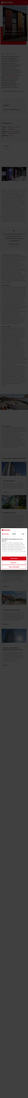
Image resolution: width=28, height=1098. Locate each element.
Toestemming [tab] (5, 534)
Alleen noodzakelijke (14, 566)
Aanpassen (13, 562)
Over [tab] (23, 534)
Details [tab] (14, 534)
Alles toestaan (14, 558)
